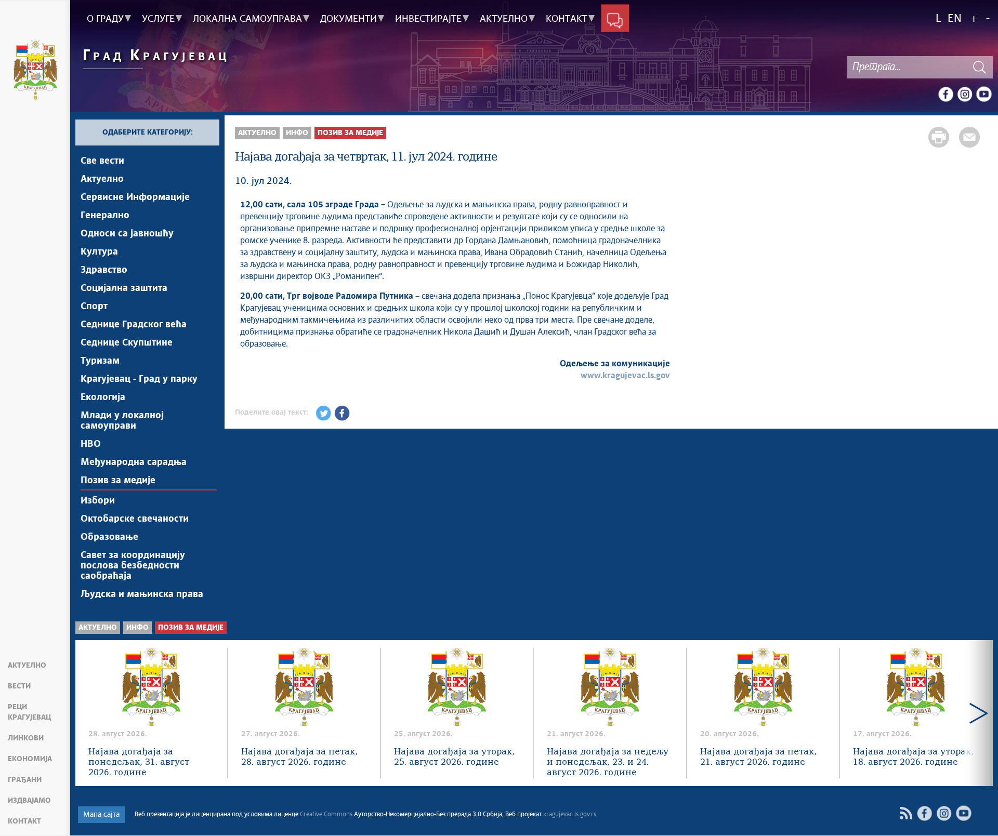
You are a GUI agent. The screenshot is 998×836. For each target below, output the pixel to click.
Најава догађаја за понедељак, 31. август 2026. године (138, 762)
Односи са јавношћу (127, 233)
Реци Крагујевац (29, 712)
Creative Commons (326, 815)
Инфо (297, 133)
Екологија (103, 397)
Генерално (105, 215)
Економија (30, 759)
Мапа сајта (101, 814)
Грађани (25, 780)
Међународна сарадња (134, 462)
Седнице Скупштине (127, 343)
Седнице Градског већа (134, 324)
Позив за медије (118, 480)
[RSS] (905, 813)
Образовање (109, 537)
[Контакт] (615, 19)
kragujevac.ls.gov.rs (569, 815)
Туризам (100, 361)
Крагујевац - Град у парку (139, 379)
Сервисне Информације (135, 197)
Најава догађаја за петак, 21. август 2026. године (758, 757)
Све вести (102, 161)
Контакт (24, 821)
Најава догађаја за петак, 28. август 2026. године (299, 757)
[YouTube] (984, 94)
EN (955, 19)
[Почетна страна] (35, 71)
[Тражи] (980, 67)
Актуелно (27, 665)
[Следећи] (978, 713)
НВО (91, 444)
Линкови (26, 738)
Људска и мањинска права (142, 594)
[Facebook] (945, 94)
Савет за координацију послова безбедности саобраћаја (133, 566)
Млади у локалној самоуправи (122, 421)
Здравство (104, 270)
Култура (99, 252)
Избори (98, 501)
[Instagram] (965, 94)
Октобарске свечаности (135, 519)
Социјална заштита (124, 288)
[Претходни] (89, 713)
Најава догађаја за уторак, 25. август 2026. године (454, 757)
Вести (19, 686)
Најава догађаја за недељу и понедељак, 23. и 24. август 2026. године (607, 762)
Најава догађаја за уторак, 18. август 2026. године (913, 757)
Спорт (94, 306)
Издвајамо (29, 800)
